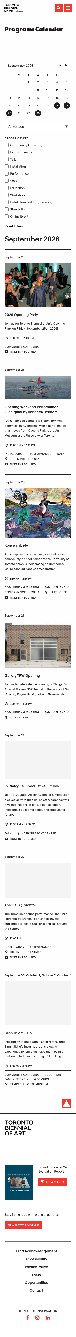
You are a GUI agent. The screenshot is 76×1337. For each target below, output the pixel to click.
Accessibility (36, 1259)
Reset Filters (14, 226)
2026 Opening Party (21, 314)
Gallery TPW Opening (22, 675)
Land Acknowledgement (36, 1251)
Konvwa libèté (16, 545)
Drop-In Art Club (18, 1032)
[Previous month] (60, 65)
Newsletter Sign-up (23, 1225)
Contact (36, 1290)
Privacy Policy (36, 1266)
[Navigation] (68, 8)
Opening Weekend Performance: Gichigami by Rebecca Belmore (32, 409)
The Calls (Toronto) (20, 905)
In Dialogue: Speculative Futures (32, 785)
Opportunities (36, 1282)
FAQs (36, 1274)
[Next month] (66, 65)
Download (55, 1182)
